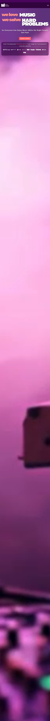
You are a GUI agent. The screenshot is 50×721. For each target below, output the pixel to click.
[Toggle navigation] (48, 5)
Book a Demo (25, 38)
